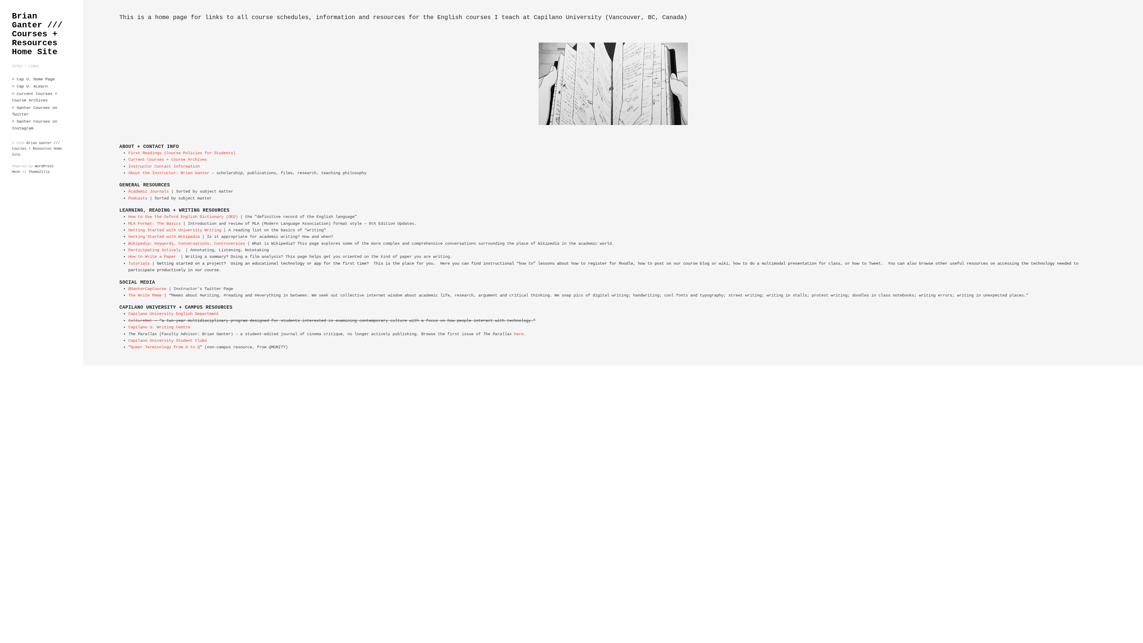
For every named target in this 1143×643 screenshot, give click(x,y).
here (519, 334)
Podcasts (139, 198)
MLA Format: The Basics (154, 223)
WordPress (44, 166)
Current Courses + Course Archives (167, 159)
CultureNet (141, 320)
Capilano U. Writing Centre (159, 327)
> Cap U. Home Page (33, 79)
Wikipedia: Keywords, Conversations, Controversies (186, 243)
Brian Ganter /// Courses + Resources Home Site (37, 34)
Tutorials (139, 263)
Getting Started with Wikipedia (164, 236)
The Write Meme (145, 295)
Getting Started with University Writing (174, 230)
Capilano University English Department (173, 313)
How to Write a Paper (152, 256)
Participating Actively (154, 250)
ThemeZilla (39, 172)
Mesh (16, 172)
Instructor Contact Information (164, 166)
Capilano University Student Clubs (167, 340)
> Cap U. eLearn (30, 86)
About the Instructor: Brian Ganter (168, 173)
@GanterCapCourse (147, 288)
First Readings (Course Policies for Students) (181, 153)
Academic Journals (148, 191)
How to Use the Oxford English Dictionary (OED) (183, 216)
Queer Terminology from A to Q (165, 347)
